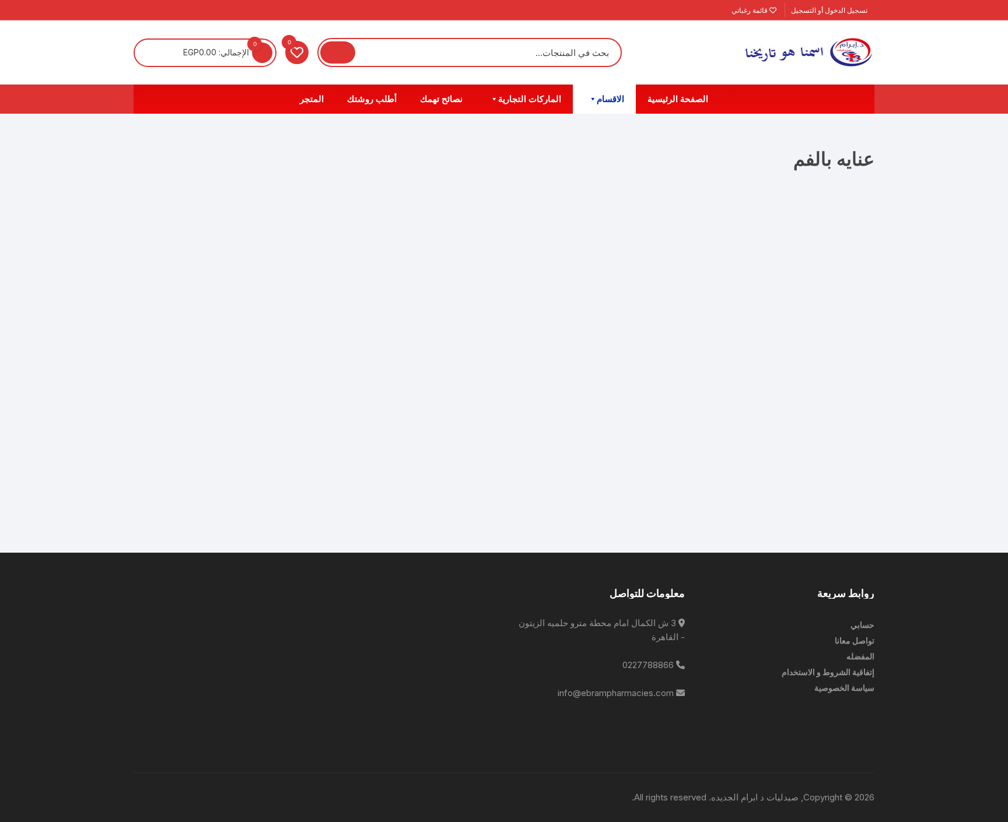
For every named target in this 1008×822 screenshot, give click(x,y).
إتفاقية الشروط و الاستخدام (828, 672)
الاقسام (610, 99)
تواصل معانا (854, 640)
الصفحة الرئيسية (678, 99)
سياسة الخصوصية (844, 688)
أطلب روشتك (372, 99)
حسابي (862, 625)
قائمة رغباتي (750, 10)
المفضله (860, 656)
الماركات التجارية (529, 99)
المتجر (312, 99)
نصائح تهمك (441, 99)
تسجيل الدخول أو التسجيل (830, 10)
